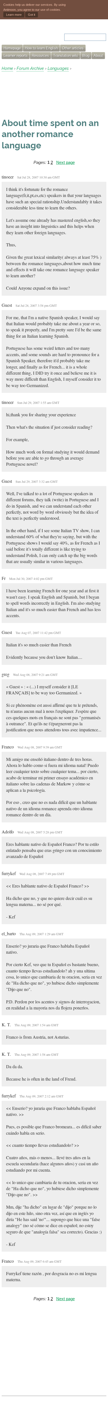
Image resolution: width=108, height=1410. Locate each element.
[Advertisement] (46, 94)
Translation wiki (65, 56)
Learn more (14, 14)
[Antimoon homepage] (25, 33)
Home (7, 68)
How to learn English (41, 48)
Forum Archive (30, 68)
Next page (65, 162)
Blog (85, 56)
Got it (31, 14)
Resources (40, 56)
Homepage (12, 48)
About (98, 56)
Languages (58, 68)
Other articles (73, 48)
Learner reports (16, 56)
